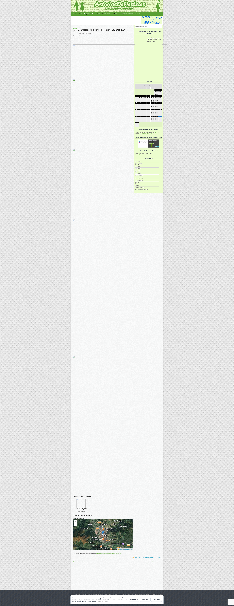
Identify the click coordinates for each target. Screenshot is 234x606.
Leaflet (120, 549)
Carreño (132, 594)
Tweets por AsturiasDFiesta (80, 561)
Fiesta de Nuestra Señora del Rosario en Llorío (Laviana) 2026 (81, 510)
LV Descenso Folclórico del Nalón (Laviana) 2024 (101, 30)
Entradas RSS (138, 557)
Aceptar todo (134, 599)
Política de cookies (102, 601)
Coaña (149, 594)
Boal (99, 594)
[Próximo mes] (160, 85)
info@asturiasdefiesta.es (146, 133)
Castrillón (138, 594)
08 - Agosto (84, 35)
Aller (79, 594)
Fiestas (90, 35)
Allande (75, 594)
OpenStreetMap (128, 549)
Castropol (144, 594)
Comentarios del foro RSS (148, 557)
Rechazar (145, 599)
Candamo (104, 594)
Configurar (156, 599)
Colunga (154, 594)
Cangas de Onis (125, 594)
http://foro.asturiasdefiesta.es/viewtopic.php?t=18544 (109, 553)
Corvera (159, 594)
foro (155, 132)
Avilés (82, 594)
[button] (103, 532)
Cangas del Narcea (113, 594)
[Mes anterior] (137, 85)
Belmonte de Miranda (91, 594)
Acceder (158, 557)
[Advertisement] (106, 20)
